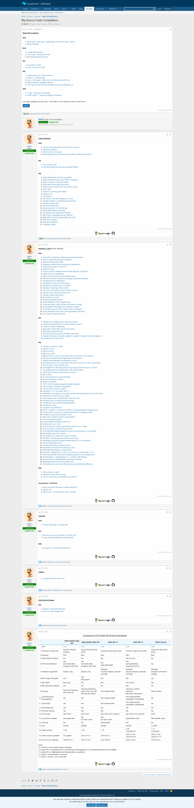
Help (161, 791)
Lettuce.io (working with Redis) (55, 191)
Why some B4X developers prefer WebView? (60, 487)
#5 (170, 568)
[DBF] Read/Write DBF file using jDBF (57, 177)
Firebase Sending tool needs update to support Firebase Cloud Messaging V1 (72, 336)
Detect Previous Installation (53, 274)
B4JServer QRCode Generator (54, 609)
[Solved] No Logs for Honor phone (56, 283)
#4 (170, 512)
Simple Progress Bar (51, 203)
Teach (73, 9)
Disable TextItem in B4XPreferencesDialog (59, 201)
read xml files (48, 351)
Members (112, 9)
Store (56, 9)
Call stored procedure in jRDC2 (55, 389)
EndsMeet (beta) (49, 224)
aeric (26, 24)
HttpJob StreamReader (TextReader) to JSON (60, 360)
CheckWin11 (48, 196)
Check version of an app (52, 152)
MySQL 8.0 (47, 489)
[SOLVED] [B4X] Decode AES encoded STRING (60, 167)
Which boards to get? (51, 472)
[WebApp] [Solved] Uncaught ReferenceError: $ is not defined (66, 440)
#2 (170, 134)
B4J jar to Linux (49, 349)
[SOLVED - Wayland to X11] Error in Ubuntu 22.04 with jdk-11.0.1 (68, 452)
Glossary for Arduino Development (56, 548)
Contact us (131, 791)
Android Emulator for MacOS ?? (55, 267)
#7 (170, 631)
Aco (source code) (34, 65)
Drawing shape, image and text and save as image (62, 304)
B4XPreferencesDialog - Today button (57, 450)
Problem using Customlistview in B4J (57, 414)
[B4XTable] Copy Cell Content (54, 433)
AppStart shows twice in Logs (54, 474)
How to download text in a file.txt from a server (61, 147)
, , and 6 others (57, 239)
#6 (170, 596)
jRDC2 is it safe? (49, 353)
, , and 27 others (39, 114)
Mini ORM (47, 189)
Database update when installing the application (61, 264)
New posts (100, 9)
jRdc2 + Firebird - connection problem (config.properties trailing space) (70, 410)
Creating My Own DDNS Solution (40, 75)
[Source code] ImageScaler (53, 611)
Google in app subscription (53, 295)
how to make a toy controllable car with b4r (60, 477)
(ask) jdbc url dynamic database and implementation (63, 257)
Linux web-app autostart (52, 419)
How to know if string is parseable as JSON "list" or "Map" (65, 426)
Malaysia (59, 119)
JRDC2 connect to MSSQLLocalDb (55, 182)
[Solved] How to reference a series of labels (59, 436)
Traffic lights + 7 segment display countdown (44, 95)
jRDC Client (47, 374)
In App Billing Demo (35, 52)
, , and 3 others (54, 625)
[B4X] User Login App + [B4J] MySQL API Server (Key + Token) (51, 42)
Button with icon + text (52, 424)
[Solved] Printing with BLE (53, 331)
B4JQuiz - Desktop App (36, 78)
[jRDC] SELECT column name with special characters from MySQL (68, 356)
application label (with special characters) (59, 329)
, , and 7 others (56, 506)
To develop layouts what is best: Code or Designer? (62, 309)
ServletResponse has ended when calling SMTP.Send (63, 370)
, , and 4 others (56, 562)
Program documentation (52, 407)
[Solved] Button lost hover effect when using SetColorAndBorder (68, 464)
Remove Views (48, 269)
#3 (170, 245)
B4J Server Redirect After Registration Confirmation (62, 358)
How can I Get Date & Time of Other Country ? (61, 290)
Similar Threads (55, 24)
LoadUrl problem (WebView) (54, 326)
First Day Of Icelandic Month (54, 314)
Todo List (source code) (36, 67)
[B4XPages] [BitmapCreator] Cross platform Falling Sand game (67, 154)
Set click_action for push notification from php (60, 333)
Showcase (47, 9)
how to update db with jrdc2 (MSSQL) (57, 259)
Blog (81, 9)
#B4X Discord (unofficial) (29, 13)
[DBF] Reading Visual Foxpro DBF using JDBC (60, 180)
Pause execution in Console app (55, 208)
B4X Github (59, 13)
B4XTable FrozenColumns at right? (56, 396)
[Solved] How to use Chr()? (53, 338)
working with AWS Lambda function (57, 445)
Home (25, 9)
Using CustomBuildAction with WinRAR (58, 537)
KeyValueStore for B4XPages (54, 281)
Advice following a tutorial (53, 379)
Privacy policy (153, 791)
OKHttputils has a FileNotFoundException (59, 403)
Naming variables (49, 381)
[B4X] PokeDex (33, 44)
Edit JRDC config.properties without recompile (60, 438)
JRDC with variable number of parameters (59, 417)
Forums (89, 9)
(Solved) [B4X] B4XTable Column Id (56, 421)
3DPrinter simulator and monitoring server (59, 372)
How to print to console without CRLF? (58, 429)
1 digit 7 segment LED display (38, 93)
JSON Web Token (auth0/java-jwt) (56, 184)
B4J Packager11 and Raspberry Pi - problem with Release (65, 457)
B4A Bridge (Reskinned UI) (37, 57)
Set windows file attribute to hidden (56, 213)
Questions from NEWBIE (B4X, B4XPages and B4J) (62, 459)
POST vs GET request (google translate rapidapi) (61, 384)
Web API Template (50, 220)
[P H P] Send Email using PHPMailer (57, 377)
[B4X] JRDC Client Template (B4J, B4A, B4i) (59, 217)
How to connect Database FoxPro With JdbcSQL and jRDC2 (65, 271)
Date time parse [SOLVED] (53, 262)
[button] (36, 9)
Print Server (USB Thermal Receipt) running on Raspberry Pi (50, 85)
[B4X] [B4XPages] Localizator (54, 210)
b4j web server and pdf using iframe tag (58, 400)
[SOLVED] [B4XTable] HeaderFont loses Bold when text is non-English (69, 431)
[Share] (170, 29)
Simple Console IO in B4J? (53, 346)
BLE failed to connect (51, 297)
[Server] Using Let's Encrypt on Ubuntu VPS (59, 535)
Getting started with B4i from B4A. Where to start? (62, 324)
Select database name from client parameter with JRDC (64, 311)
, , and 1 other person (56, 590)
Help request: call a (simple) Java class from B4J (61, 398)
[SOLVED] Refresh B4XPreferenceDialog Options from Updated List (69, 454)
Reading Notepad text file (52, 299)
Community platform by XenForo (97, 795)
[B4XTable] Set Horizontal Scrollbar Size (58, 461)
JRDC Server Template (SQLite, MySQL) (58, 215)
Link (65, 646)
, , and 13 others (55, 769)
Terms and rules (142, 791)
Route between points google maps (56, 302)
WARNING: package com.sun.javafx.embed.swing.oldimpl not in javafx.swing (73, 393)
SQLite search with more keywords (56, 292)
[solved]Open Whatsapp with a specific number (61, 307)
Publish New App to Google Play (55, 525)
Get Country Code (50, 164)
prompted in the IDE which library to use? (59, 447)
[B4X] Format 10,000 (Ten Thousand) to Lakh (60, 187)
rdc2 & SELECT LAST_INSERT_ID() (55, 365)
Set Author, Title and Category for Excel (58, 198)
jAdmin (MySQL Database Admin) (40, 82)
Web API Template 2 (50, 222)
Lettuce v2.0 (47, 194)
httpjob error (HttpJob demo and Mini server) (60, 322)
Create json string (49, 405)
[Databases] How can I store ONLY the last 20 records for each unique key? (72, 363)
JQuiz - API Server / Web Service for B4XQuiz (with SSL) (48, 80)
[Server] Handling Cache (52, 443)
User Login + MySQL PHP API (38, 54)
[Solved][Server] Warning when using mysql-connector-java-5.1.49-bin (70, 367)
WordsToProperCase (51, 205)
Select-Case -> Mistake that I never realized (59, 492)
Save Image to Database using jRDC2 (57, 386)
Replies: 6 (39, 29)
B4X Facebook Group (47, 13)
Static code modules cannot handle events (59, 276)
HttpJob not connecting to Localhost (57, 285)
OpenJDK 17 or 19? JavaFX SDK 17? (56, 391)
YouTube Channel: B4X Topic (54, 578)
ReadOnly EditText (50, 149)
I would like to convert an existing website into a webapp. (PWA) (68, 412)
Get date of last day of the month (55, 288)
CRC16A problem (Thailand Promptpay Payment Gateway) (65, 278)
